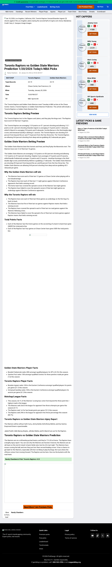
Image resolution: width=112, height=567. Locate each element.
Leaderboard (43, 541)
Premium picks (44, 534)
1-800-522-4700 (57, 562)
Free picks (42, 538)
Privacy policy (69, 534)
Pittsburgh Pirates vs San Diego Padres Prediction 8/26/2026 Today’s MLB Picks (91, 154)
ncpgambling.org (74, 562)
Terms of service (71, 538)
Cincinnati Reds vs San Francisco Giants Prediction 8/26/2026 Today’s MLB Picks (91, 146)
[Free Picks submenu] (34, 6)
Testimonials (43, 545)
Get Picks (93, 34)
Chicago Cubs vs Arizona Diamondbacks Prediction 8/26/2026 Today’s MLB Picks (91, 137)
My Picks (100, 7)
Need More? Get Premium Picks (38, 507)
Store (41, 549)
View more (93, 114)
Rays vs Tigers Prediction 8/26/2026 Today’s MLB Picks (92, 129)
